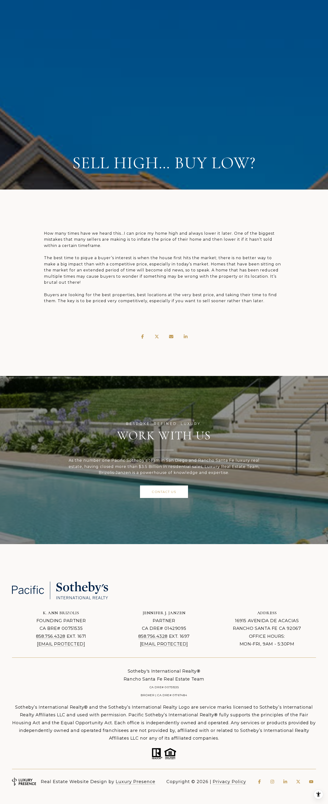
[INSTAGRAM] (272, 781)
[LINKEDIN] (285, 781)
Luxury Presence (135, 781)
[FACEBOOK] (259, 781)
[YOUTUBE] (311, 781)
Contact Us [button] (164, 492)
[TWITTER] (298, 781)
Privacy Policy (229, 781)
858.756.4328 (50, 636)
